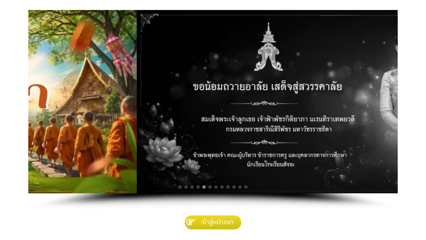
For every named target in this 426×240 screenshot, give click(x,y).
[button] (180, 187)
